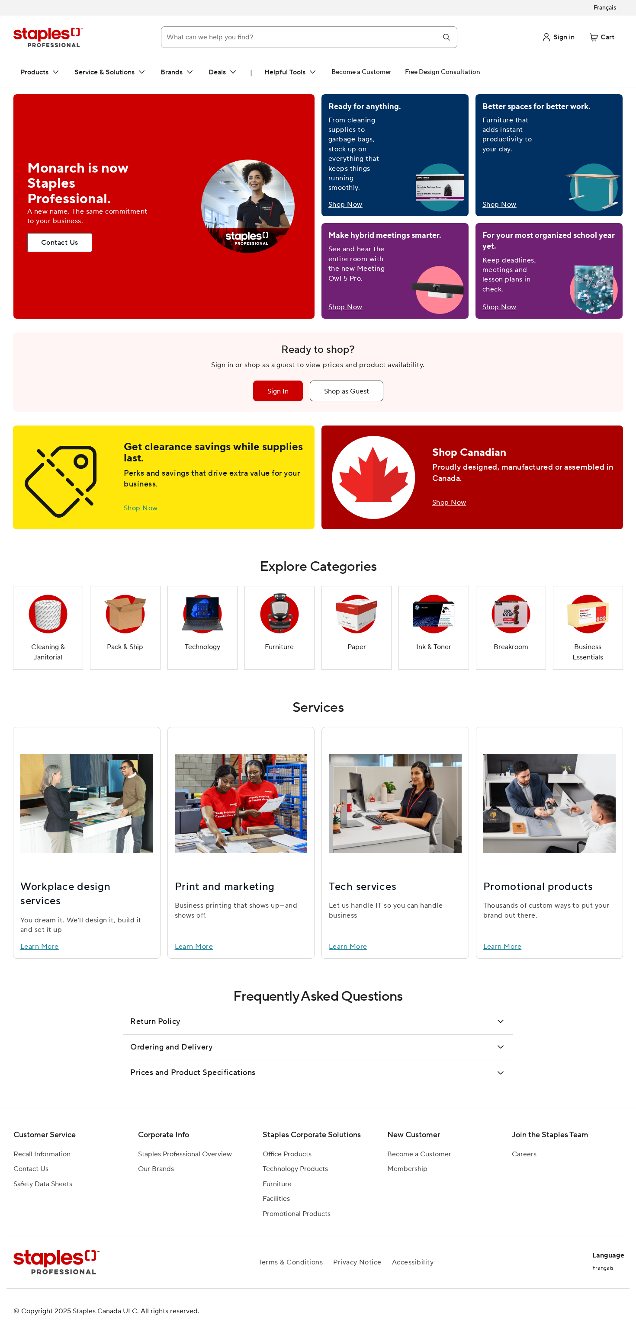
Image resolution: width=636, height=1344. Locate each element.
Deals (217, 72)
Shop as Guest (346, 391)
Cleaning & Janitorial (48, 652)
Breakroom (511, 647)
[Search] (446, 37)
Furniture (279, 647)
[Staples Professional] (48, 37)
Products (34, 72)
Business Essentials (587, 652)
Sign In (278, 391)
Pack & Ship (125, 647)
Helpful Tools (284, 72)
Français (603, 1267)
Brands (172, 72)
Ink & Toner (433, 647)
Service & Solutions (104, 72)
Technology (202, 647)
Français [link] (605, 8)
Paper (356, 647)
